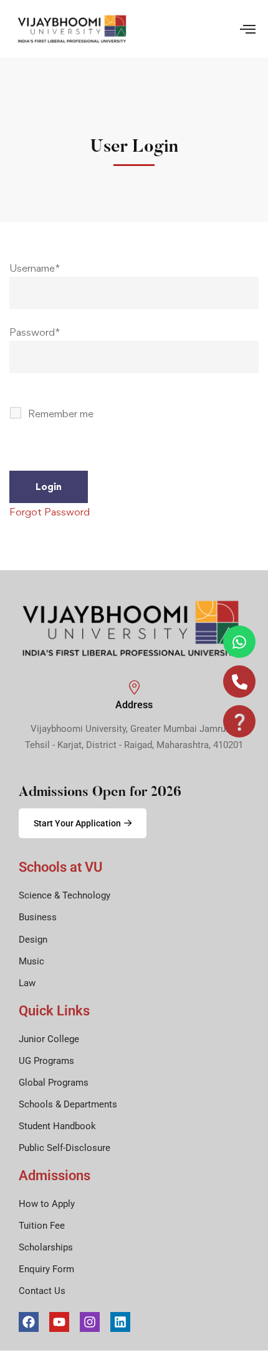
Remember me (59, 413)
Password (34, 332)
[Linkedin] (120, 1322)
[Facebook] (29, 1322)
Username (34, 268)
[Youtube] (59, 1322)
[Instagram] (90, 1322)
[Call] (239, 681)
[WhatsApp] (239, 642)
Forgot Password (49, 512)
